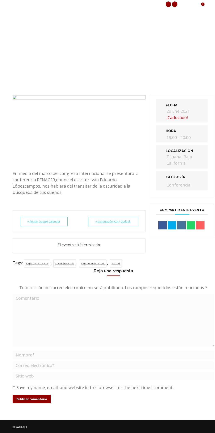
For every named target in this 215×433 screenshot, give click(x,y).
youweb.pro (20, 427)
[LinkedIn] (181, 225)
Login (189, 4)
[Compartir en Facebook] (162, 225)
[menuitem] (22, 21)
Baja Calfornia (37, 263)
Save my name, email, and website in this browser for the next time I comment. (95, 387)
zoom (115, 263)
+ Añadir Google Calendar (44, 221)
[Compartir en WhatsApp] (191, 225)
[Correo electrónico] (200, 225)
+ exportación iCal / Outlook (113, 221)
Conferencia (64, 263)
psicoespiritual (93, 263)
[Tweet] (172, 225)
